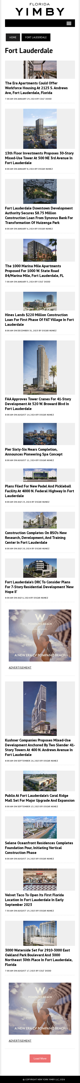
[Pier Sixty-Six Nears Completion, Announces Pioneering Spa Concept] (40, 442)
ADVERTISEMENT (20, 667)
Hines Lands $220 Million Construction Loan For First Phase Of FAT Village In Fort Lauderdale (39, 319)
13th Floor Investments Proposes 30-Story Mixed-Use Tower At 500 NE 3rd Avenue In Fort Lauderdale (39, 158)
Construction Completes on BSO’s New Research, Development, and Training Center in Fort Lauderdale (36, 537)
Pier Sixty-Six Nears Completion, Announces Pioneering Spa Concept (34, 452)
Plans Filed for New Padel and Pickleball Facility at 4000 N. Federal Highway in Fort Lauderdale (39, 491)
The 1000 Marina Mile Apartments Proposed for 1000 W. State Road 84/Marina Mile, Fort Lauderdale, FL (34, 271)
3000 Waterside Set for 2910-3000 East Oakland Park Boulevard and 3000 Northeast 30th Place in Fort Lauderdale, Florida (38, 957)
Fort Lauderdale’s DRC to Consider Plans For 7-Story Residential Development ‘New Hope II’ (39, 587)
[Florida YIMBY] (40, 9)
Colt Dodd (45, 98)
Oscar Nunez (45, 168)
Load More (40, 1058)
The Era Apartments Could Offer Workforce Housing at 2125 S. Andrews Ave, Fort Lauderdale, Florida (36, 88)
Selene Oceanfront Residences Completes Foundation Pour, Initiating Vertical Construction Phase (39, 847)
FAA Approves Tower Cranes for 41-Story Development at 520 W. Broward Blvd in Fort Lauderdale (38, 404)
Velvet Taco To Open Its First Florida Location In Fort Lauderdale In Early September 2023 (34, 900)
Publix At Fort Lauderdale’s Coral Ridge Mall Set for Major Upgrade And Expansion (40, 798)
